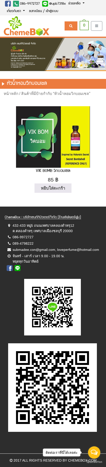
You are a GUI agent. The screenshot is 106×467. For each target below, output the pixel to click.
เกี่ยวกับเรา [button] (14, 11)
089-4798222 (23, 243)
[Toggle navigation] (96, 26)
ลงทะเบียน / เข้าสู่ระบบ (43, 11)
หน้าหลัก (11, 93)
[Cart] (71, 25)
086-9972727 (29, 3)
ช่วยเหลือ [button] (75, 3)
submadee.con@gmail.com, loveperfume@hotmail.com (56, 250)
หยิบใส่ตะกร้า (53, 188)
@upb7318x (57, 3)
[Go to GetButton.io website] (94, 462)
